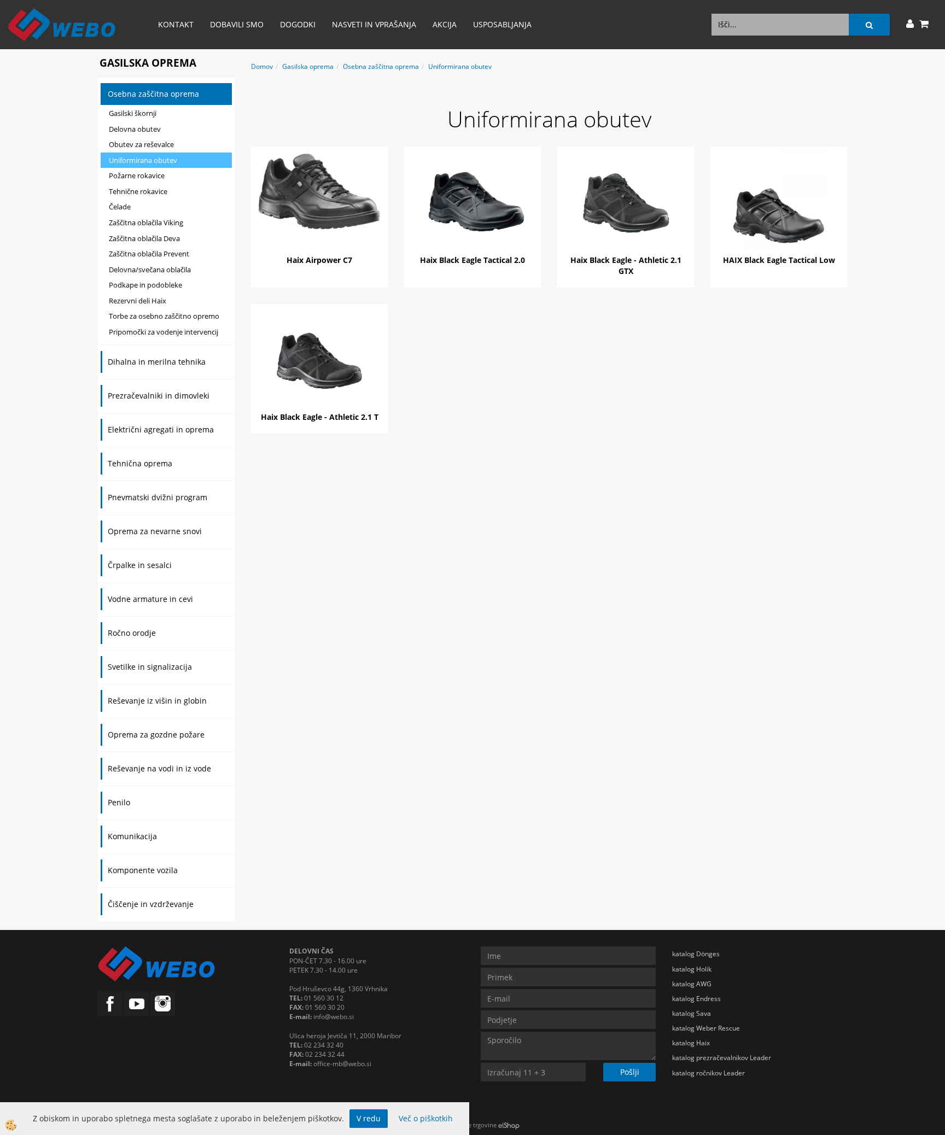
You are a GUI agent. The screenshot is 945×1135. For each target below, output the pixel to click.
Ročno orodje (132, 633)
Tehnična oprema (140, 463)
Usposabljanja (502, 24)
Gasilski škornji (132, 113)
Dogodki (298, 24)
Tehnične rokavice (138, 191)
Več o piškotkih (426, 1118)
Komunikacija (132, 836)
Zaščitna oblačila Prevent (149, 254)
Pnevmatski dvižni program (157, 497)
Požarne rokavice (137, 175)
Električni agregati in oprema (161, 429)
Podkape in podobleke (145, 285)
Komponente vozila (143, 870)
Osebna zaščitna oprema (153, 94)
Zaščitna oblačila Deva (144, 238)
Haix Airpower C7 (319, 260)
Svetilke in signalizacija (150, 667)
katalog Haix (691, 1043)
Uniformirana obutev (143, 160)
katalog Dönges (696, 953)
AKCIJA (445, 24)
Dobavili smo (237, 24)
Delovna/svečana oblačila (150, 269)
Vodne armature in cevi (150, 599)
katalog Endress (696, 998)
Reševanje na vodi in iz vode (159, 768)
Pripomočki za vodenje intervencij (163, 332)
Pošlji (629, 1072)
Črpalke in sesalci (140, 565)
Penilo (119, 802)
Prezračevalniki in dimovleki (158, 395)
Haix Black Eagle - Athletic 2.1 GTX (625, 265)
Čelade (120, 207)
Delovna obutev (135, 129)
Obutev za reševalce (141, 144)
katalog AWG (691, 983)
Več (319, 199)
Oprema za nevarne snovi (155, 531)
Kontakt (176, 24)
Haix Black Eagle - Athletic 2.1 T (319, 417)
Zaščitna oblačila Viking (146, 222)
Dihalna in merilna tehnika (157, 361)
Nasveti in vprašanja (374, 24)
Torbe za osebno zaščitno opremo (164, 316)
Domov (262, 66)
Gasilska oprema (308, 66)
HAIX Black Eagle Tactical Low (779, 260)
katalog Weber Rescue (706, 1028)
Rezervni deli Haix (137, 301)
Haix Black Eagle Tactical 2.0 (472, 260)
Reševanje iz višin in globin (157, 700)
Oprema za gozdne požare (156, 734)
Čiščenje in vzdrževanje (151, 904)
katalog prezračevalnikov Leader (721, 1057)
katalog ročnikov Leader (708, 1073)
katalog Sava (691, 1013)
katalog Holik (691, 969)
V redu (369, 1118)
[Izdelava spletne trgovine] (509, 1125)
